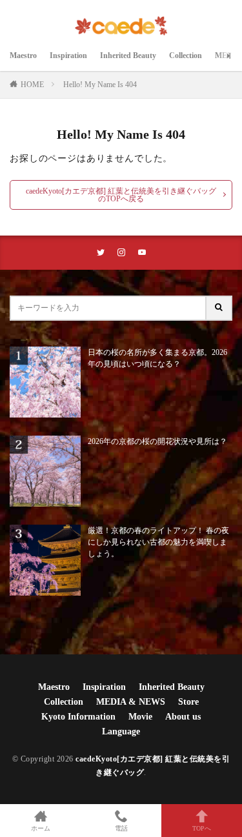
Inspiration (68, 55)
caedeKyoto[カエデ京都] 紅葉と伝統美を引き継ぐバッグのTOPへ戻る (121, 195)
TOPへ (201, 828)
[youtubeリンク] (142, 252)
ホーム (40, 828)
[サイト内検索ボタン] (219, 308)
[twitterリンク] (100, 252)
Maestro (23, 55)
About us (183, 716)
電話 (121, 828)
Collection (185, 55)
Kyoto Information (78, 716)
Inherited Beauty (128, 55)
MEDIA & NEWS (130, 702)
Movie (140, 716)
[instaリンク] (121, 252)
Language (121, 731)
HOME (32, 84)
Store (188, 702)
